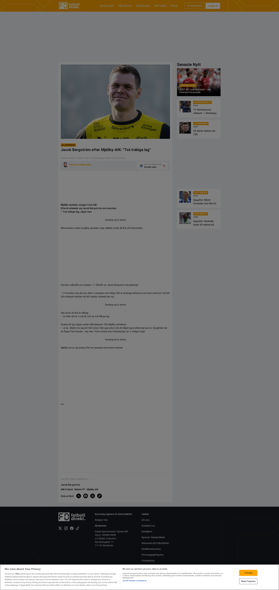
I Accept (248, 573)
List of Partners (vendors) (134, 581)
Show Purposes (248, 581)
